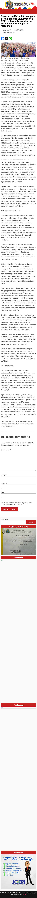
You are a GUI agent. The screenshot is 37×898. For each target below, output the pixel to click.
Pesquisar (4, 519)
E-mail (4, 484)
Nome (3, 475)
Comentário (6, 450)
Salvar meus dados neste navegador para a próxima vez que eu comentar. (16, 503)
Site (2, 492)
